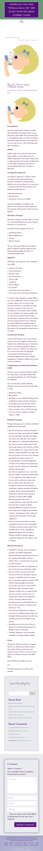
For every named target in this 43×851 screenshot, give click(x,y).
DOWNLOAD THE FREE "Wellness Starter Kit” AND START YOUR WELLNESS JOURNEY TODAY (21, 9)
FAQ (37, 843)
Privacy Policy (34, 845)
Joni (9, 737)
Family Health (27, 90)
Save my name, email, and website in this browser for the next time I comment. (21, 816)
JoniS (11, 90)
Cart (11, 845)
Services (31, 843)
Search (32, 693)
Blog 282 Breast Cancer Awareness (16, 714)
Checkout (26, 845)
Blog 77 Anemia (16, 734)
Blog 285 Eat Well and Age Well (15, 703)
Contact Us (19, 843)
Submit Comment (25, 824)
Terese (10, 734)
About (11, 843)
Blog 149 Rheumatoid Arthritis (18, 737)
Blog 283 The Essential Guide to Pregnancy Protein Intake (21, 711)
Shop (6, 845)
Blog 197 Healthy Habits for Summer (20, 727)
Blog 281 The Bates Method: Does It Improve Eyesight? (20, 717)
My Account (18, 845)
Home (6, 843)
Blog (25, 843)
